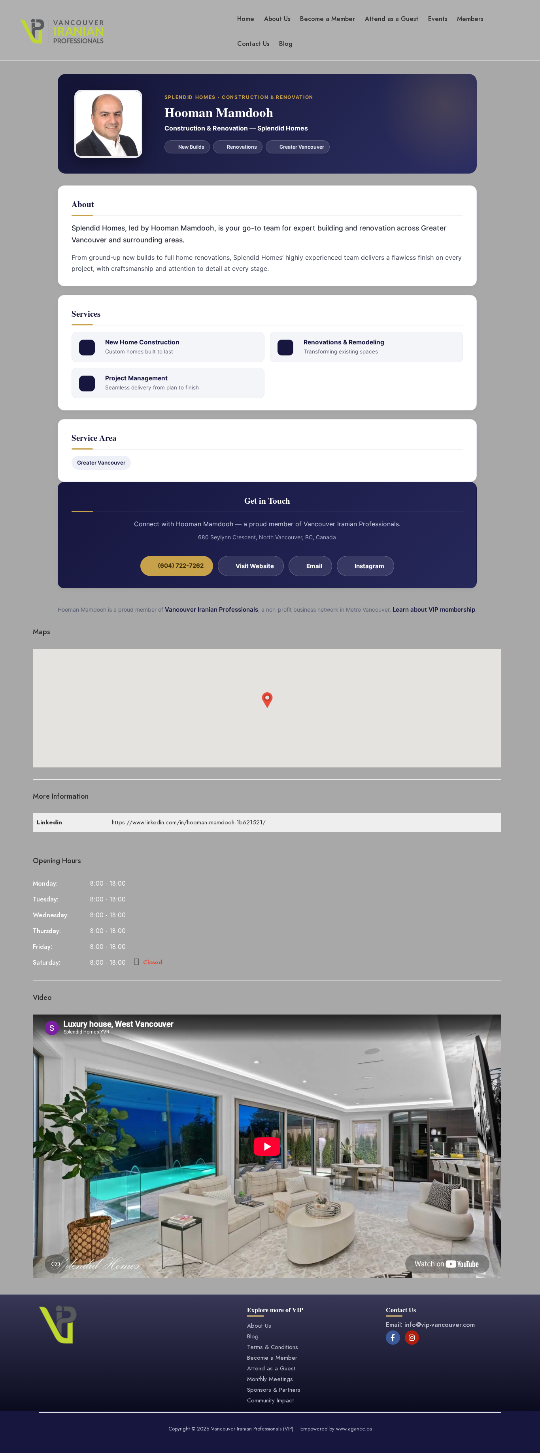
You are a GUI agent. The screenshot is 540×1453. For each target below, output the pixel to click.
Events (437, 18)
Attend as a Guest (391, 18)
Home (245, 18)
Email (313, 566)
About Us (277, 18)
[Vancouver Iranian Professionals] (62, 30)
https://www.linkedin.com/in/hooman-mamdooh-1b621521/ (189, 822)
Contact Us (253, 43)
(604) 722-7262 (180, 565)
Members (470, 18)
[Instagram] (412, 1337)
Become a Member (327, 18)
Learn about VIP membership (434, 609)
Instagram (368, 566)
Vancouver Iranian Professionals (211, 609)
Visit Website (254, 566)
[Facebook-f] (393, 1337)
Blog (286, 43)
